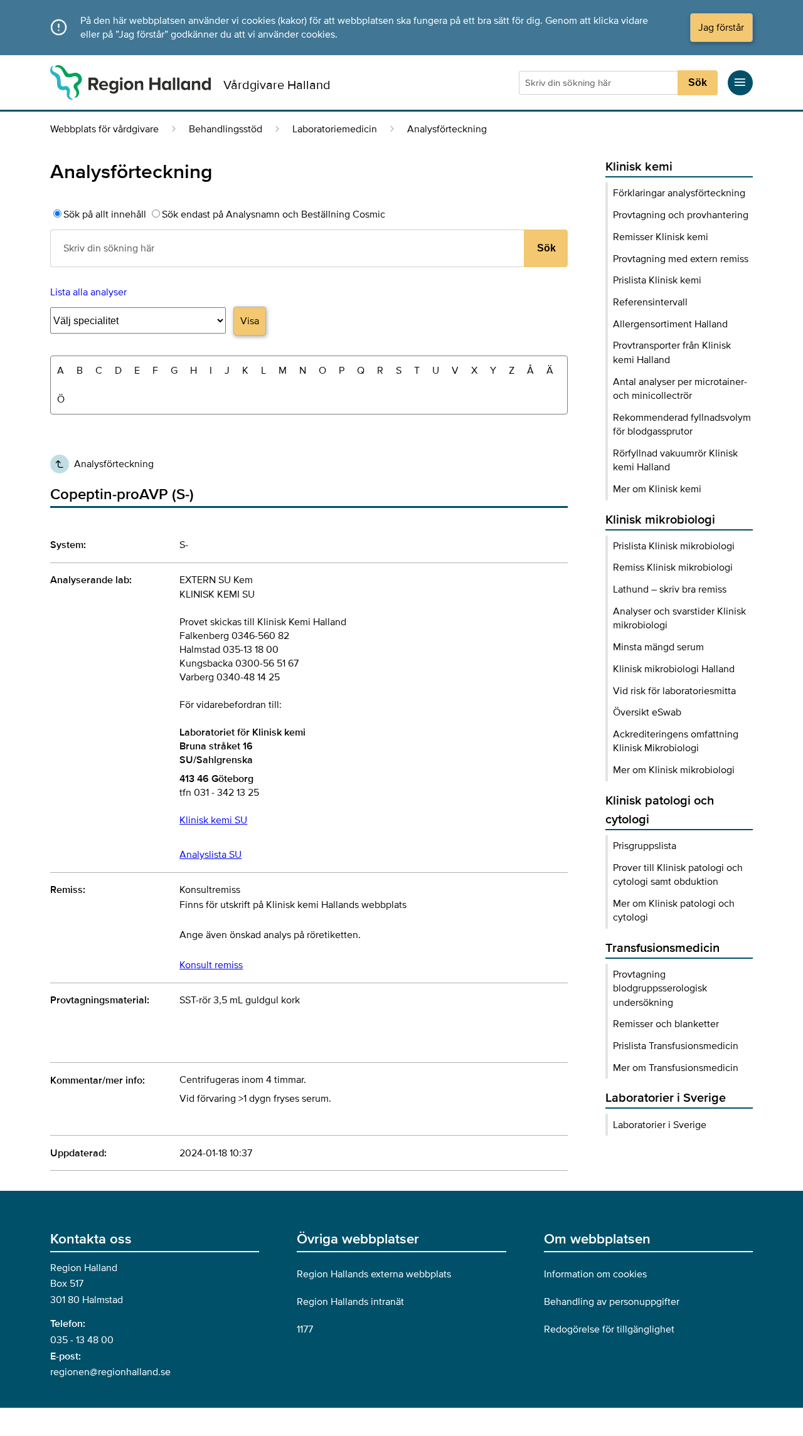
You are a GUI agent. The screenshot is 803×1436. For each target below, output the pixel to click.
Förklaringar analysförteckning (679, 193)
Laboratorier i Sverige (659, 1125)
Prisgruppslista (644, 846)
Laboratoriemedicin (334, 129)
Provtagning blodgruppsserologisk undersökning (660, 988)
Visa (249, 321)
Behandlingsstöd (225, 129)
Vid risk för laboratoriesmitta (674, 691)
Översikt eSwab (647, 712)
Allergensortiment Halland (670, 324)
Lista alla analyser (88, 292)
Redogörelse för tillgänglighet (609, 1329)
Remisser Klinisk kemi (660, 237)
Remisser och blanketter (666, 1024)
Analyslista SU (210, 854)
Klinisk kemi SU (213, 820)
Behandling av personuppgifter (611, 1302)
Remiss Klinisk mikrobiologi (673, 567)
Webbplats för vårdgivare (104, 129)
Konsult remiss (211, 965)
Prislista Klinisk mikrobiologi (674, 546)
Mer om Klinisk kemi (657, 489)
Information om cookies (595, 1274)
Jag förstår (721, 27)
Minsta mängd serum (658, 647)
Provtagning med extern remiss (680, 259)
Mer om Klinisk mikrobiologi (674, 770)
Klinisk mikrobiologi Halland (674, 669)
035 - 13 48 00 (82, 1340)
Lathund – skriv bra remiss (669, 589)
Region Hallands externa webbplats (374, 1274)
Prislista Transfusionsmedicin (675, 1046)
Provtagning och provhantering (680, 215)
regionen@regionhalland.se (110, 1372)
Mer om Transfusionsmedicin (675, 1068)
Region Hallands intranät (350, 1302)
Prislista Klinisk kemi (657, 280)
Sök (697, 82)
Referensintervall (650, 302)
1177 (305, 1329)
